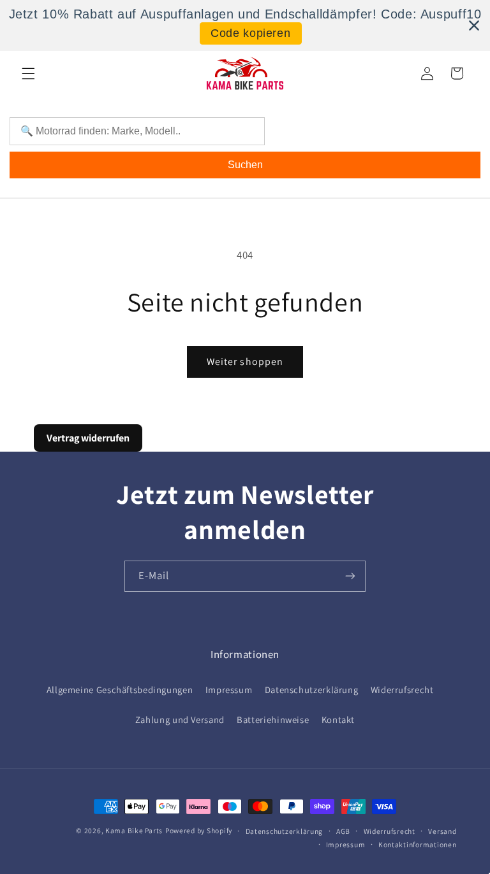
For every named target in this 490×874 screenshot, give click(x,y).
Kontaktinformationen (417, 844)
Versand (442, 831)
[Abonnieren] (350, 576)
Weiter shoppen (245, 361)
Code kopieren (250, 33)
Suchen (245, 164)
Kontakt (338, 719)
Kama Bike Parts (134, 830)
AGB (343, 831)
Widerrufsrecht (402, 690)
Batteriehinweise (273, 719)
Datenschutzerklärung (312, 690)
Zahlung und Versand (180, 719)
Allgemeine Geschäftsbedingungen (120, 690)
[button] (28, 73)
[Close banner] (474, 25)
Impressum (229, 690)
